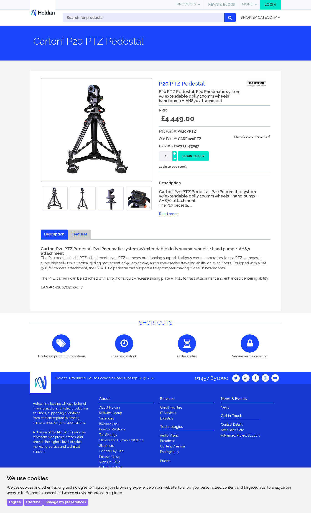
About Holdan (109, 407)
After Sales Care (232, 430)
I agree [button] (15, 502)
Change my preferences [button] (66, 502)
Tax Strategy (108, 435)
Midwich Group (110, 413)
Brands (165, 461)
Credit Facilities (171, 407)
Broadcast (167, 441)
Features (79, 234)
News (225, 407)
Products (186, 4)
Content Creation (172, 446)
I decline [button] (33, 502)
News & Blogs (221, 5)
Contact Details (232, 424)
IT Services (168, 413)
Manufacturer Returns (251, 136)
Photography (169, 452)
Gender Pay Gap (111, 451)
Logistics (166, 418)
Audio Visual (169, 435)
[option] (55, 198)
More (247, 4)
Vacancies (106, 418)
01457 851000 (211, 378)
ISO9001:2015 (109, 424)
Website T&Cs (109, 462)
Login (270, 5)
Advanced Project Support (240, 435)
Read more (168, 214)
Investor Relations (112, 429)
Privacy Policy (109, 456)
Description (54, 234)
